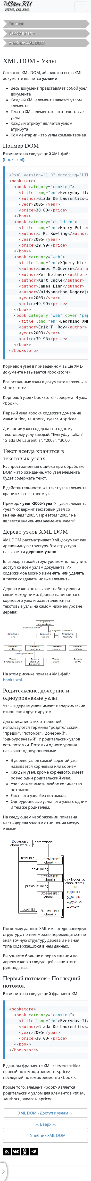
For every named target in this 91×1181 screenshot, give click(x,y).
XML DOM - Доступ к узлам (43, 1113)
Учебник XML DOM (47, 1135)
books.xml (13, 159)
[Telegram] (34, 1151)
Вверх (45, 1124)
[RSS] (7, 1151)
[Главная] (20, 6)
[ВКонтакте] (16, 1151)
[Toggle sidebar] (3, 1171)
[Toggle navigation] (81, 6)
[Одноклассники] (25, 1151)
